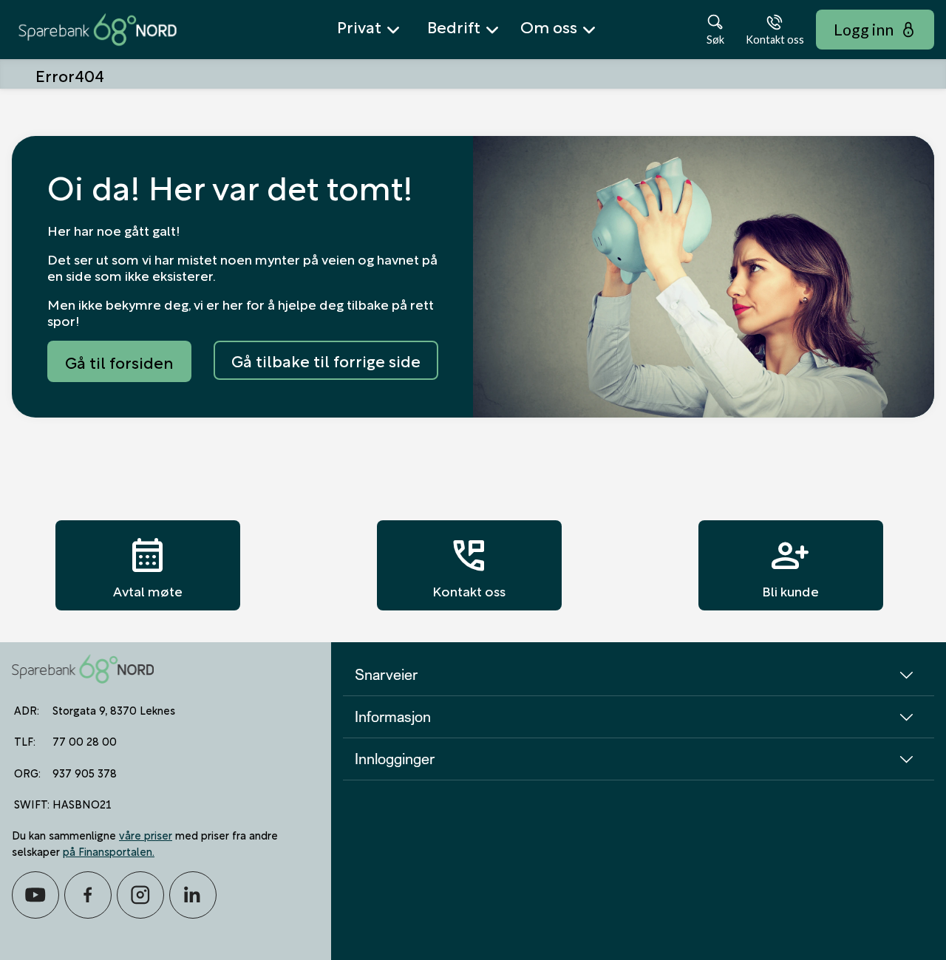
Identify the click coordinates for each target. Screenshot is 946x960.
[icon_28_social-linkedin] (193, 895)
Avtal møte (148, 565)
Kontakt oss (469, 565)
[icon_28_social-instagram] (140, 895)
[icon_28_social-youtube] (35, 895)
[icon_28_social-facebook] (88, 895)
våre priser (145, 834)
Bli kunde (790, 565)
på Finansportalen (107, 850)
